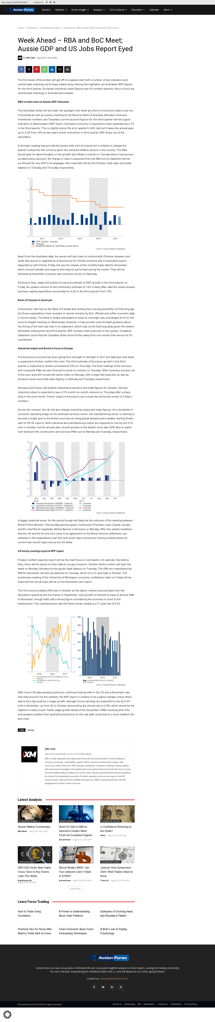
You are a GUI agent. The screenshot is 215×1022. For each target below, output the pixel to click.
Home (21, 27)
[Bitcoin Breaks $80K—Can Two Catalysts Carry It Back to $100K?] (76, 855)
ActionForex (65, 839)
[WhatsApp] (44, 69)
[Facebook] (47, 2)
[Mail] (103, 987)
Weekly (31, 730)
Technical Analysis (27, 862)
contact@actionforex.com (114, 978)
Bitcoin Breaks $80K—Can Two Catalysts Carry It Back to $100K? (75, 872)
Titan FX (104, 880)
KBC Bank (22, 831)
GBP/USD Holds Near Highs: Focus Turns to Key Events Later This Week (34, 872)
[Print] (67, 69)
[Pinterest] (36, 69)
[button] (7, 1014)
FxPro (102, 835)
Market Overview (67, 821)
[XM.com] (20, 58)
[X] (54, 2)
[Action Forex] (19, 9)
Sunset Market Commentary (34, 826)
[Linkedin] (52, 69)
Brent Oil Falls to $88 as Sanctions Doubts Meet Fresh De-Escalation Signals (75, 831)
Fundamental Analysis (50, 27)
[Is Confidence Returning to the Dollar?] (117, 814)
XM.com (30, 58)
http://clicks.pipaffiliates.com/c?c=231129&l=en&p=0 (68, 754)
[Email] (59, 69)
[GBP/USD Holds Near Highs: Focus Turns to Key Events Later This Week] (35, 855)
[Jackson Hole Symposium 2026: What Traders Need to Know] (117, 855)
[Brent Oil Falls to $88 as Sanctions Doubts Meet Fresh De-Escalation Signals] (76, 814)
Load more (75, 888)
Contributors (32, 27)
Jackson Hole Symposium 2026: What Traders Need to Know (116, 872)
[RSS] (51, 2)
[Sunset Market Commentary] (35, 814)
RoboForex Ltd (25, 880)
